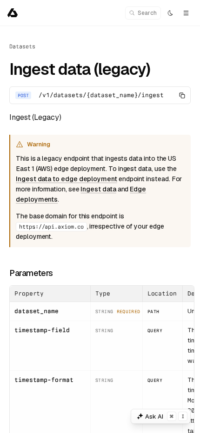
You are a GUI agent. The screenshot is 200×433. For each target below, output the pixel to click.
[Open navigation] (186, 13)
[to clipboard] (181, 95)
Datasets (22, 46)
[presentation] (100, 229)
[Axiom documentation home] (12, 13)
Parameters (31, 273)
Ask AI (164, 416)
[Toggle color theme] (170, 13)
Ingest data (98, 189)
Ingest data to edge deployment (66, 179)
